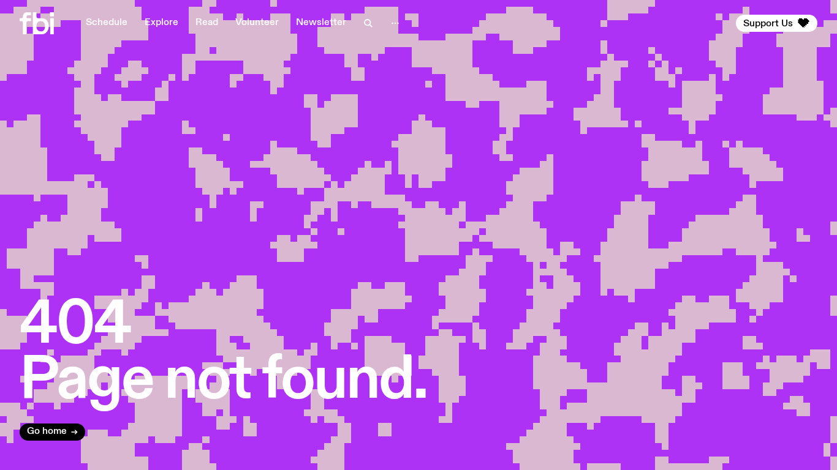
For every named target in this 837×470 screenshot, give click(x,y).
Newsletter (321, 23)
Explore (161, 23)
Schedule (106, 23)
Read (206, 23)
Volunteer (257, 23)
